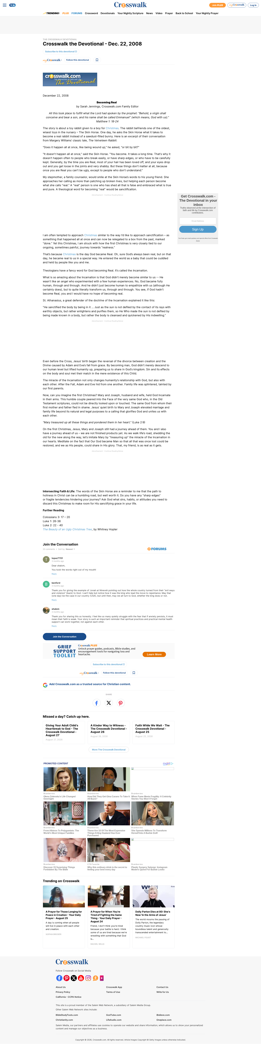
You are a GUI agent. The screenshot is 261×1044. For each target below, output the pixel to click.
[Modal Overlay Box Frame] (130, 522)
